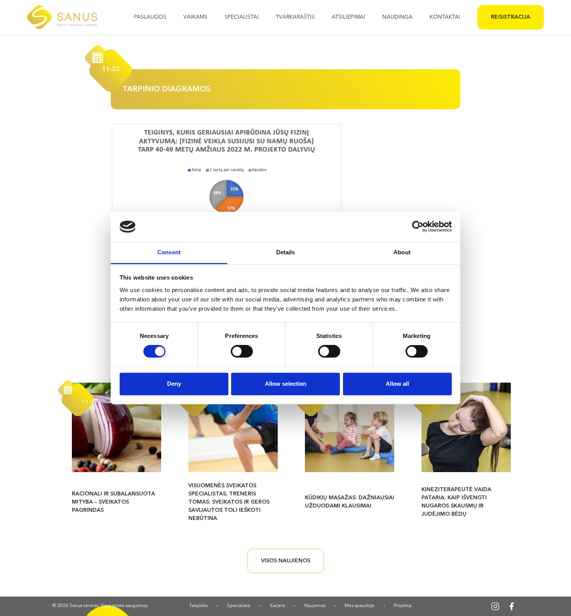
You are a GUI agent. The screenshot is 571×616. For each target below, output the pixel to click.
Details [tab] (285, 252)
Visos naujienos (285, 561)
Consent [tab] (169, 252)
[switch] (242, 351)
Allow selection (285, 383)
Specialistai (239, 606)
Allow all (397, 383)
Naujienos (314, 606)
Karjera (277, 606)
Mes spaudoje (359, 606)
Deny (174, 383)
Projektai (403, 606)
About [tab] (402, 252)
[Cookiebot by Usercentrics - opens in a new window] (418, 227)
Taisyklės (198, 606)
